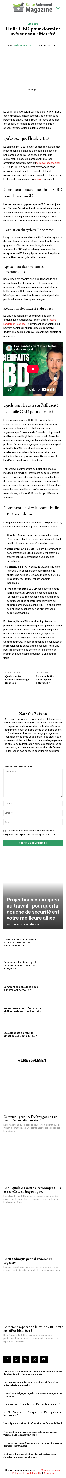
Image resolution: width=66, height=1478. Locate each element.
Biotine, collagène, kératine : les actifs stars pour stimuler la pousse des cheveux (29, 1455)
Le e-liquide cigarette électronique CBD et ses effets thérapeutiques (32, 1190)
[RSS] (25, 1359)
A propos (48, 1473)
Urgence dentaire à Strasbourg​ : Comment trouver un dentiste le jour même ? (33, 1444)
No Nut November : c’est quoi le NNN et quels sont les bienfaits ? (22, 1011)
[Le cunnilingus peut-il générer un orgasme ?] (33, 1232)
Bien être (33, 23)
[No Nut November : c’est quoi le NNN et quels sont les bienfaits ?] (54, 1011)
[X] (34, 1359)
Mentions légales (50, 1470)
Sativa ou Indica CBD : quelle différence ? (45, 680)
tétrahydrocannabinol (48, 162)
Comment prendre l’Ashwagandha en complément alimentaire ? (30, 1118)
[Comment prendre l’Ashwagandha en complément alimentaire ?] (33, 1090)
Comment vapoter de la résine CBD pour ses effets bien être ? (33, 1328)
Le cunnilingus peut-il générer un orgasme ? (28, 1261)
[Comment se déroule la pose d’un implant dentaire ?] (54, 988)
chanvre (38, 179)
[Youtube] (44, 1359)
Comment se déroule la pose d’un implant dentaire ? (20, 988)
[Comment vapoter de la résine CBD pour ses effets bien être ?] (33, 1300)
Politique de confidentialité (26, 1473)
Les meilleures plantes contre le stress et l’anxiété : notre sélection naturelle (22, 942)
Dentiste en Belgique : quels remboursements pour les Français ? (20, 965)
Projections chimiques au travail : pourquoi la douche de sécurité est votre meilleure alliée (33, 909)
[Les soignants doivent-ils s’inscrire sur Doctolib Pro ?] (54, 1034)
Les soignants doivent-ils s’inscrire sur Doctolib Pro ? (20, 1034)
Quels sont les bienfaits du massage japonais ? (17, 680)
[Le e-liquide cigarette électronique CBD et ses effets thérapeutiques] (33, 1161)
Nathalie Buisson (22, 45)
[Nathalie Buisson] (33, 700)
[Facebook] (7, 1359)
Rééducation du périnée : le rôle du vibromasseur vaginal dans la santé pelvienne (30, 1433)
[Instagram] (16, 1359)
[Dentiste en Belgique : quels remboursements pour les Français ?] (54, 965)
